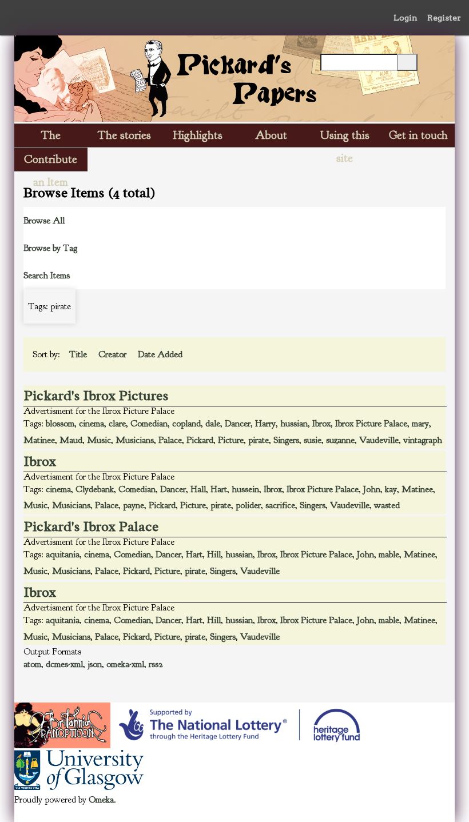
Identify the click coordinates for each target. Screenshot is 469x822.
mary (420, 423)
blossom (60, 423)
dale (212, 423)
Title (79, 354)
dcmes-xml (64, 664)
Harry (265, 423)
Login (406, 17)
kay (391, 489)
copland (186, 423)
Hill (214, 554)
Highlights (197, 135)
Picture (231, 440)
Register (444, 17)
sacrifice (280, 505)
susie (312, 440)
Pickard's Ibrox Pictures (96, 395)
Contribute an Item (50, 161)
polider (248, 505)
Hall (198, 489)
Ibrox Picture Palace (371, 423)
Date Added (161, 354)
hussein (245, 489)
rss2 (156, 664)
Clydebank (94, 489)
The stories (124, 135)
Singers (286, 440)
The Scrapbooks (51, 137)
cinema (91, 423)
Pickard (199, 440)
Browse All (44, 220)
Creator (113, 354)
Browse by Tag (50, 248)
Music (99, 440)
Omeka (101, 799)
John (371, 489)
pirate (258, 440)
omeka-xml (125, 664)
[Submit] (407, 62)
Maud (70, 440)
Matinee (39, 440)
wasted (387, 505)
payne (133, 505)
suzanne (340, 440)
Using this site (344, 137)
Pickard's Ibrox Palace (91, 526)
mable (389, 554)
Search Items (46, 275)
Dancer (238, 423)
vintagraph (422, 440)
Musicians (135, 440)
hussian (294, 423)
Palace (170, 440)
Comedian (149, 423)
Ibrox (321, 423)
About (271, 135)
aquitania (63, 554)
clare (117, 423)
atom (32, 664)
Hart (218, 489)
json (95, 664)
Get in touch (418, 135)
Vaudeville (379, 440)
